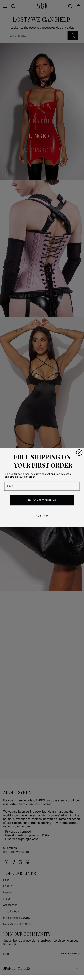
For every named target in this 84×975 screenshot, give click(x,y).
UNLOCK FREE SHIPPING (42, 500)
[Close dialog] (79, 452)
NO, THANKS (42, 516)
